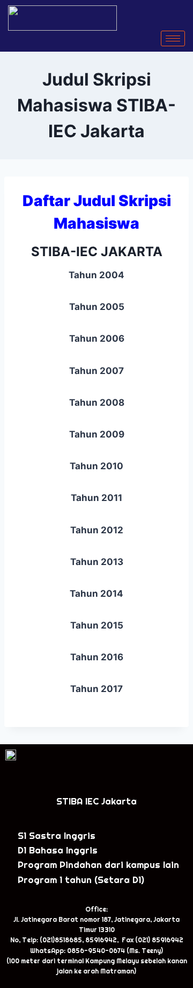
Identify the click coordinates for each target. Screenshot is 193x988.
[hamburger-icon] (173, 38)
